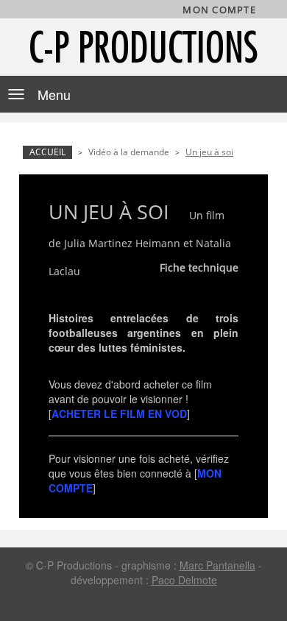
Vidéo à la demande (128, 152)
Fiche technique (199, 267)
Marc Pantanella (217, 565)
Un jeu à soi (209, 152)
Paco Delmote (184, 579)
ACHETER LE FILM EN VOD (119, 413)
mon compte (219, 10)
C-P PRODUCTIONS (143, 46)
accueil (47, 152)
